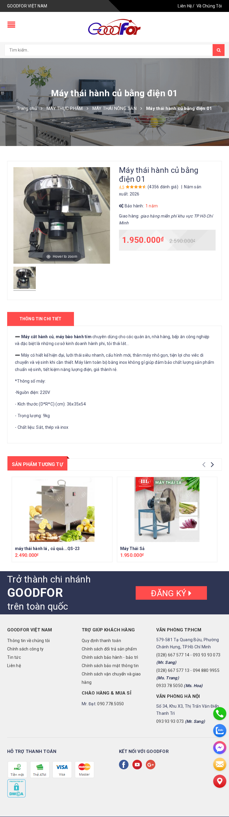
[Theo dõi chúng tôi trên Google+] (152, 764)
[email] (219, 764)
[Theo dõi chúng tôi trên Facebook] (125, 764)
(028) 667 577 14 (172, 655)
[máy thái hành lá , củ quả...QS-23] (62, 509)
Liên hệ (14, 665)
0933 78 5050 (169, 685)
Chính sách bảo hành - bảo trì (110, 657)
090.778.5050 (110, 703)
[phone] (219, 713)
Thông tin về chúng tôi (28, 640)
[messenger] (219, 747)
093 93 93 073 (206, 655)
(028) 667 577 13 (172, 670)
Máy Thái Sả (132, 548)
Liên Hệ (185, 6)
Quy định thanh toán (101, 640)
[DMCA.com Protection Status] (16, 788)
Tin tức (14, 657)
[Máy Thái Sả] (167, 509)
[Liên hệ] (219, 781)
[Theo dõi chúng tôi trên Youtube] (138, 764)
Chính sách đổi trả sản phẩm (109, 649)
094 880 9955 (206, 670)
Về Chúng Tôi (209, 6)
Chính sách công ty (25, 649)
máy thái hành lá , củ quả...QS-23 (47, 548)
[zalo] (219, 730)
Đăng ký (169, 593)
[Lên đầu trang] (219, 799)
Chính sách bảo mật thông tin (110, 665)
